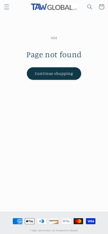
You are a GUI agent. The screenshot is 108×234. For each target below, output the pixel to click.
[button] (6, 7)
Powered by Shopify (67, 230)
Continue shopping (54, 73)
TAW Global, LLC (47, 230)
